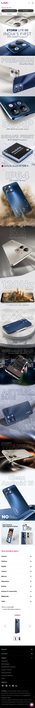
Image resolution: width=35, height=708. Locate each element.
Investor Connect (6, 670)
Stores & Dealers (6, 672)
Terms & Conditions (7, 675)
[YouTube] (13, 685)
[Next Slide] (30, 626)
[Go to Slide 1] (15, 639)
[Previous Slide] (5, 626)
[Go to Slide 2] (19, 639)
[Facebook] (2, 685)
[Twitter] (10, 685)
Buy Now (25, 10)
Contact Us (4, 661)
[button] (17, 626)
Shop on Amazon (9, 10)
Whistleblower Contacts (8, 667)
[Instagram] (6, 685)
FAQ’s (3, 678)
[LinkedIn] (16, 685)
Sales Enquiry (5, 664)
